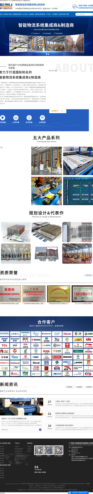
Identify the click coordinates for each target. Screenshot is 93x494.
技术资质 (29, 122)
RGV (16, 460)
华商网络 (88, 483)
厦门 (64, 485)
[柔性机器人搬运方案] (77, 253)
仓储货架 (31, 14)
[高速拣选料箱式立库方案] (16, 253)
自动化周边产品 (18, 453)
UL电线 (64, 489)
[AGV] (46, 191)
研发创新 (2, 458)
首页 (1, 14)
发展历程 (2, 453)
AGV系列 (25, 14)
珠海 (50, 485)
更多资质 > (89, 275)
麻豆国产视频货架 (19, 448)
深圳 (53, 485)
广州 (57, 485)
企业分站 (40, 487)
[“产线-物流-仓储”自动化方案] (77, 232)
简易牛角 (55, 489)
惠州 (46, 485)
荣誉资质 (2, 455)
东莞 (59, 485)
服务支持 (2, 462)
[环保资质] (42, 117)
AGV (16, 458)
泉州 (43, 485)
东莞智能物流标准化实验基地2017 (52, 303)
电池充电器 (60, 489)
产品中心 (49, 14)
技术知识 (89, 387)
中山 (48, 485)
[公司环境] (16, 117)
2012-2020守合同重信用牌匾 (77, 303)
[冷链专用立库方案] (46, 253)
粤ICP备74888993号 (72, 483)
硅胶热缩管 (69, 489)
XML (52, 487)
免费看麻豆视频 (17, 14)
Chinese (35, 487)
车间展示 (2, 451)
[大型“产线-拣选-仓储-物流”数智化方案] (46, 232)
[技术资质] (29, 117)
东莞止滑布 (74, 489)
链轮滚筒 (51, 489)
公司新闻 (69, 387)
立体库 (44, 483)
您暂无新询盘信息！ (59, 487)
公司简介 (2, 446)
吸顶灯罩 (29, 489)
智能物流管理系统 (40, 14)
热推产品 (31, 485)
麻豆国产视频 (7, 14)
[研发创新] (2, 117)
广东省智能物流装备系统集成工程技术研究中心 (30, 303)
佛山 (55, 485)
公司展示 (2, 448)
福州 (62, 485)
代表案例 (55, 14)
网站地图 (45, 487)
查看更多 (55, 111)
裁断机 (46, 489)
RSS (49, 487)
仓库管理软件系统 (19, 455)
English (31, 487)
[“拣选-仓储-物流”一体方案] (16, 232)
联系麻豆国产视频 (64, 14)
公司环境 (16, 122)
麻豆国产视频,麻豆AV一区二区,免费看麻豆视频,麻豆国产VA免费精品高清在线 (15, 0)
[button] (44, 54)
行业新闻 (79, 387)
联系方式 (2, 470)
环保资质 (42, 122)
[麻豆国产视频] (46, 161)
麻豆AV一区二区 (56, 483)
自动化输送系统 (18, 451)
